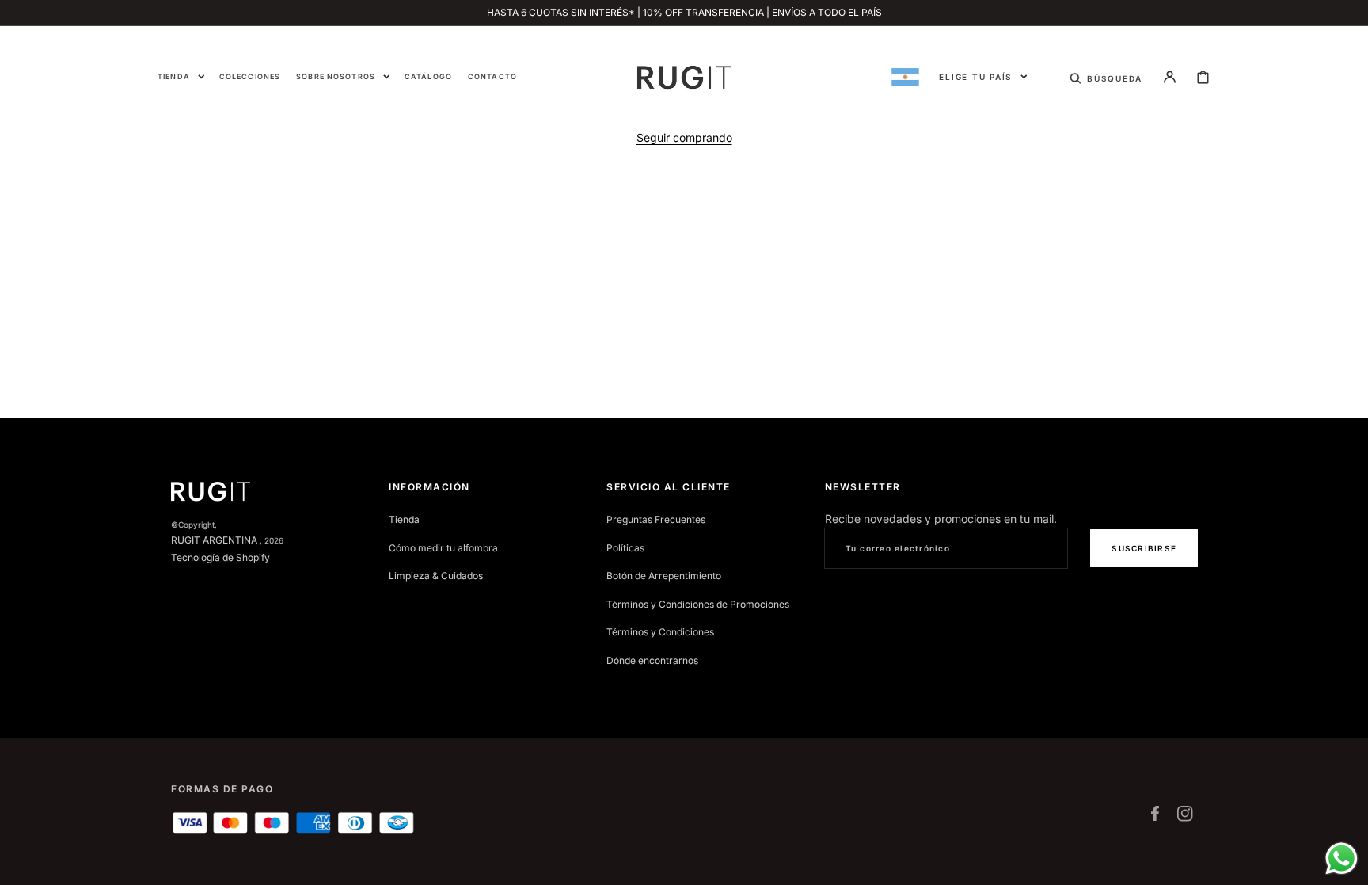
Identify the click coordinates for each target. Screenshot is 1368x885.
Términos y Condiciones (660, 632)
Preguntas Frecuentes (655, 519)
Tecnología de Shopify (220, 557)
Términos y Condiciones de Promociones (697, 604)
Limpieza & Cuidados (436, 576)
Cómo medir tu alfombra (443, 548)
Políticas (625, 548)
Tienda (404, 519)
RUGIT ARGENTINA (214, 540)
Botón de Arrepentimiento (663, 576)
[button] (1106, 76)
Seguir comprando (684, 137)
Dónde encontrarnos (652, 660)
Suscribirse (1144, 548)
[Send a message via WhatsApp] (1341, 858)
